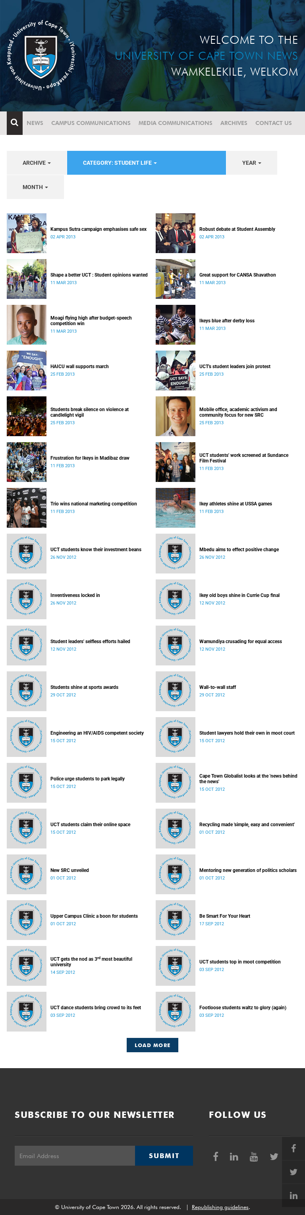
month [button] (33, 187)
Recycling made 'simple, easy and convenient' (247, 824)
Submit (164, 1156)
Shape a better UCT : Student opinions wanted (99, 275)
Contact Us (273, 123)
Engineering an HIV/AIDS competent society (97, 733)
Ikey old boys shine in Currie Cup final (239, 595)
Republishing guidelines (220, 1207)
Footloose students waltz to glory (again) (242, 1007)
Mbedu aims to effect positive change (239, 549)
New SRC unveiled (69, 870)
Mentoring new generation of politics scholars (248, 870)
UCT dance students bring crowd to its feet (95, 1007)
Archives (233, 123)
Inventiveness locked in (75, 595)
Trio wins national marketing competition (93, 504)
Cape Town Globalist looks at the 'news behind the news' (248, 778)
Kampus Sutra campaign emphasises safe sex (98, 229)
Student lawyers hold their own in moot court (247, 733)
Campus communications (91, 123)
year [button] (249, 163)
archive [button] (35, 163)
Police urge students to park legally (87, 779)
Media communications (175, 123)
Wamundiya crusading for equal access (240, 641)
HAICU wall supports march (79, 366)
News (35, 123)
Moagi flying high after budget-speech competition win (91, 320)
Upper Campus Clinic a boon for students (94, 916)
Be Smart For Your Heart (224, 916)
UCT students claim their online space (90, 824)
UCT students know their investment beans (95, 549)
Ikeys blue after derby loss (227, 321)
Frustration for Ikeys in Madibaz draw (89, 458)
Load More (153, 1045)
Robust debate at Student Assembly (237, 229)
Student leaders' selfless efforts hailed (90, 641)
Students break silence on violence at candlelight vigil (89, 412)
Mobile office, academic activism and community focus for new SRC (238, 412)
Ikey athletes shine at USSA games (235, 504)
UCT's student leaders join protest (234, 366)
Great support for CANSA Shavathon (237, 275)
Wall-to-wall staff (217, 687)
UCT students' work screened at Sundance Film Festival (243, 458)
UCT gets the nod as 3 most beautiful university (91, 961)
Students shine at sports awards (84, 687)
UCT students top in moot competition (240, 962)
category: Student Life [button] (118, 163)
